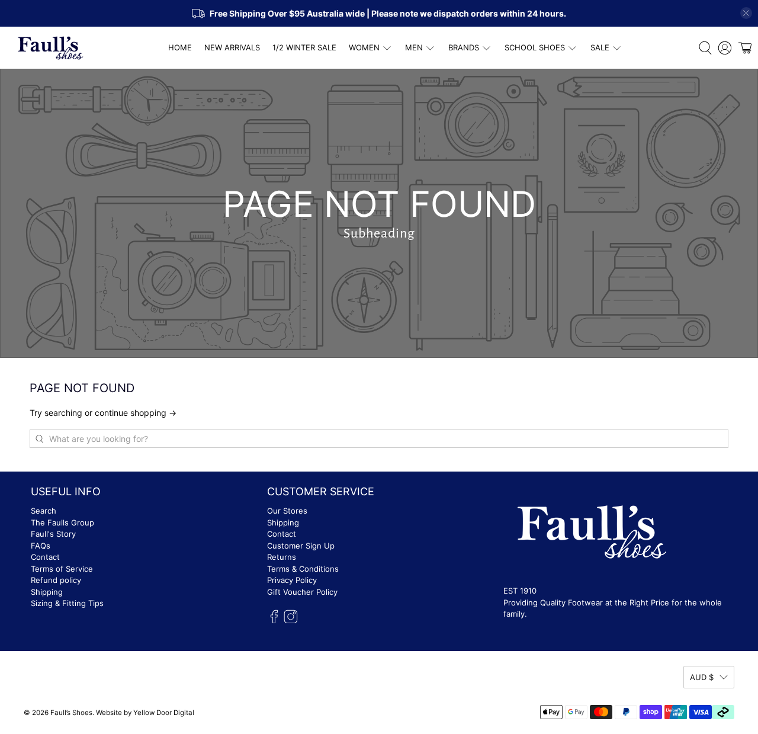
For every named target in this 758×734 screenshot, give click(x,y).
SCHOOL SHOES (535, 47)
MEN (414, 47)
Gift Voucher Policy (302, 592)
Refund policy (56, 580)
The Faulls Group (62, 522)
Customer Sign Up (301, 545)
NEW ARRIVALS (232, 47)
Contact (45, 557)
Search (43, 510)
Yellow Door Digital (163, 713)
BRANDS (463, 47)
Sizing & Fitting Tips (67, 603)
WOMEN (364, 47)
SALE (599, 47)
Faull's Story (53, 534)
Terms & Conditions (303, 568)
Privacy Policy (292, 580)
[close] (746, 13)
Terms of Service (62, 568)
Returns (281, 557)
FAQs (40, 545)
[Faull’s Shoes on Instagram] (291, 621)
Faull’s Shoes (71, 713)
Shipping (47, 592)
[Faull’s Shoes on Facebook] (274, 621)
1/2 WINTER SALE (304, 47)
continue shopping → (135, 413)
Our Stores (287, 510)
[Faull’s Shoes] (50, 48)
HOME (180, 47)
